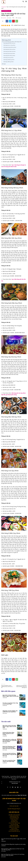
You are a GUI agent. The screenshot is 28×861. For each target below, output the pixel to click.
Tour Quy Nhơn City (14, 817)
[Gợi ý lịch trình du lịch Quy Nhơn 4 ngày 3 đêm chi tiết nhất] (22, 697)
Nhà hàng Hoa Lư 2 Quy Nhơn (9, 45)
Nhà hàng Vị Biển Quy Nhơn (9, 59)
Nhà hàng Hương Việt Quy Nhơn (10, 47)
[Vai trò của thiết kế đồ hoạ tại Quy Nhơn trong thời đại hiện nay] (19, 755)
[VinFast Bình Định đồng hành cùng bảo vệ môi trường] (19, 734)
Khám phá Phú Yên (14, 816)
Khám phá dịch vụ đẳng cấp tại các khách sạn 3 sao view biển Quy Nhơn (9, 740)
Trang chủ (3, 6)
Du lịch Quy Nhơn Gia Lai (14, 831)
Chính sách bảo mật (14, 806)
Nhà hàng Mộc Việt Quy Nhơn (9, 55)
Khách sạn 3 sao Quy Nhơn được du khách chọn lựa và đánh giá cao (21, 686)
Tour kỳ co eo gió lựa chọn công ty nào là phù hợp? (10, 703)
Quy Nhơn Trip (14, 821)
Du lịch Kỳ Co (14, 820)
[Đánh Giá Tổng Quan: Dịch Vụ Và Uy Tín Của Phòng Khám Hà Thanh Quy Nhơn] (19, 748)
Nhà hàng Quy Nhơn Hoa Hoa (9, 43)
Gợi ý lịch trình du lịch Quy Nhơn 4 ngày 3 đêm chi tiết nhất (11, 695)
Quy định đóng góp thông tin (14, 808)
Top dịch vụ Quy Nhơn (14, 825)
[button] (23, 1)
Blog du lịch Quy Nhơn (14, 827)
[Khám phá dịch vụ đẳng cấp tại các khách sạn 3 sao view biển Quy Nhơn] (19, 741)
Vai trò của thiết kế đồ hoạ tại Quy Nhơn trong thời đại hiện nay (9, 754)
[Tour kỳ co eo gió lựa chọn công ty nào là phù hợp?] (22, 705)
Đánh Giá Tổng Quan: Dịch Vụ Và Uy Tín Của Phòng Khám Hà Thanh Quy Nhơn (9, 747)
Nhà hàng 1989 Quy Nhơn (9, 61)
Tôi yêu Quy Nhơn (14, 819)
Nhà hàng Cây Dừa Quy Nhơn (9, 53)
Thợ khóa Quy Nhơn (14, 829)
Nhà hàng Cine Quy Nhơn (8, 57)
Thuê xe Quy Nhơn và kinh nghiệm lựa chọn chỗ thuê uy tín (6, 686)
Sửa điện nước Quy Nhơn (14, 814)
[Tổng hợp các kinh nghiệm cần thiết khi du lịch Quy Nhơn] (22, 713)
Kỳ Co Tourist (14, 828)
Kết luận (4, 63)
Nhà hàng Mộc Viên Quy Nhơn (9, 49)
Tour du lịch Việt (14, 824)
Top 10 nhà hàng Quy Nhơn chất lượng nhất (11, 41)
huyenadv (4, 17)
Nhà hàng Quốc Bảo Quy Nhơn (9, 51)
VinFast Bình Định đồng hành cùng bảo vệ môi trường (8, 733)
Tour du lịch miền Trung (14, 823)
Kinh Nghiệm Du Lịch (6, 10)
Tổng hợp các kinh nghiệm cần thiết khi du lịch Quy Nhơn (10, 711)
